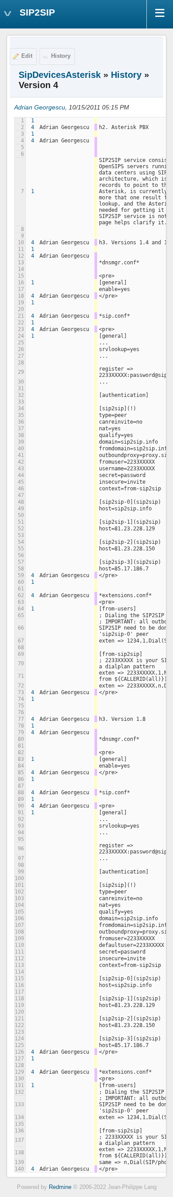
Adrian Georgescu (39, 107)
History (61, 56)
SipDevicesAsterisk (60, 75)
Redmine (60, 1187)
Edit (26, 56)
